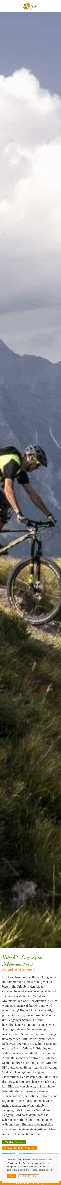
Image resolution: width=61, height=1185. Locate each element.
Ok (11, 1176)
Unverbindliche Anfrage (19, 1148)
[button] (57, 6)
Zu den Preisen (14, 1142)
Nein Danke (29, 1176)
